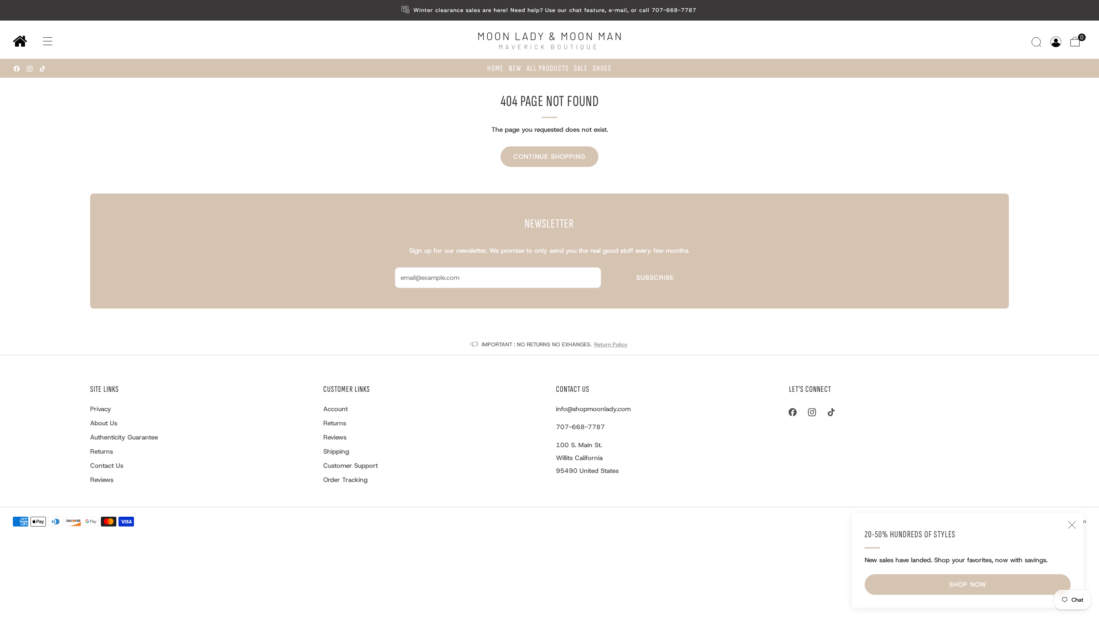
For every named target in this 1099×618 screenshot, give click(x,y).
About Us (103, 423)
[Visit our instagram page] (29, 68)
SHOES (602, 68)
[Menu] (39, 41)
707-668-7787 (580, 427)
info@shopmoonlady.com (593, 409)
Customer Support (350, 465)
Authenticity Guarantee (124, 437)
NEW (515, 68)
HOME (495, 68)
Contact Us (106, 465)
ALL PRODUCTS (548, 68)
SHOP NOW (968, 584)
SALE (581, 68)
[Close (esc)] (1072, 524)
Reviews (101, 480)
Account (335, 409)
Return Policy (611, 344)
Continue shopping (549, 156)
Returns (101, 451)
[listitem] (550, 10)
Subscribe (655, 277)
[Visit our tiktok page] (42, 68)
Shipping (336, 451)
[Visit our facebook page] (16, 68)
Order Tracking (345, 480)
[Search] (1037, 42)
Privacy (100, 409)
